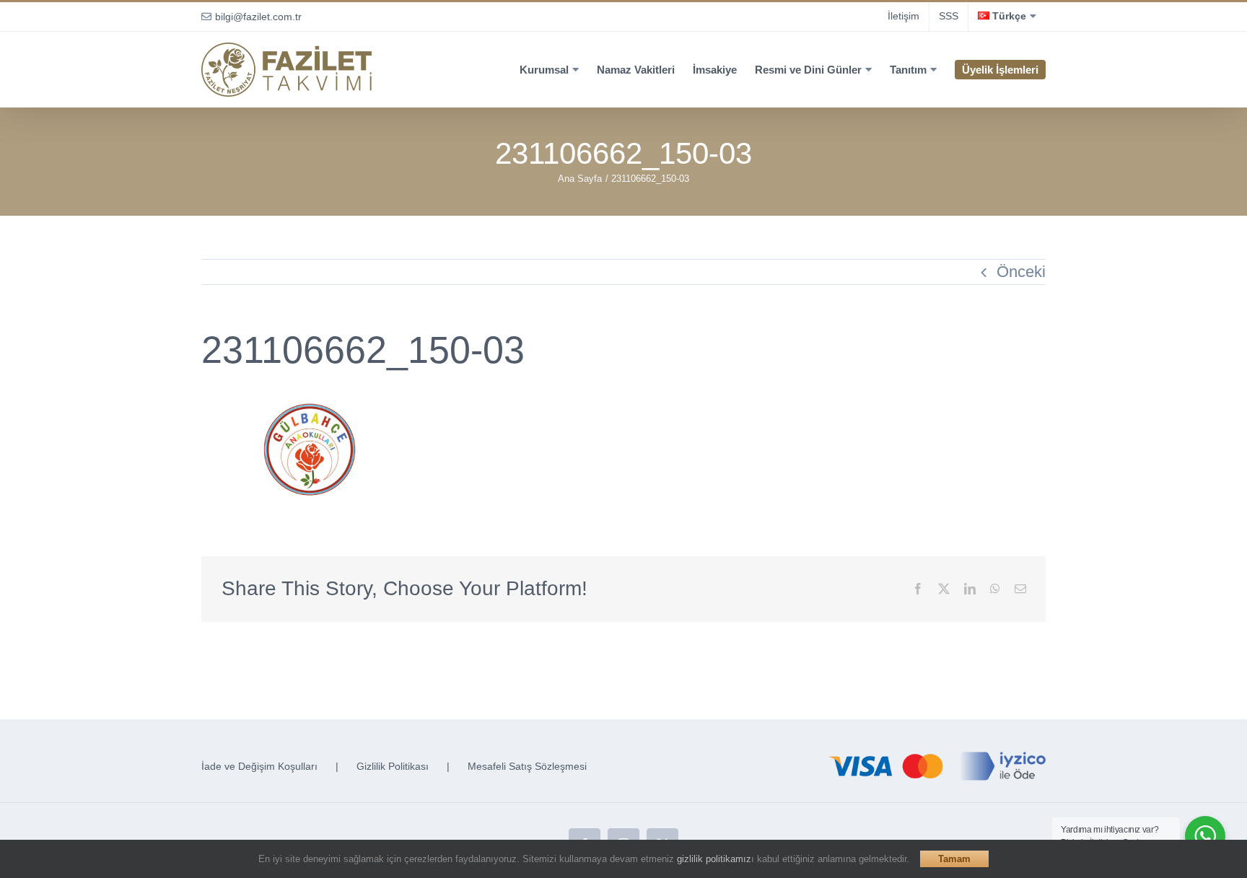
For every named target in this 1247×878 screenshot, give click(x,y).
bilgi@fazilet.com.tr (258, 16)
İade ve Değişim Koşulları (259, 766)
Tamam (954, 858)
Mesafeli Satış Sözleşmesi (527, 766)
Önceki (1021, 272)
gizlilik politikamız (714, 858)
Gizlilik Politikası (392, 766)
